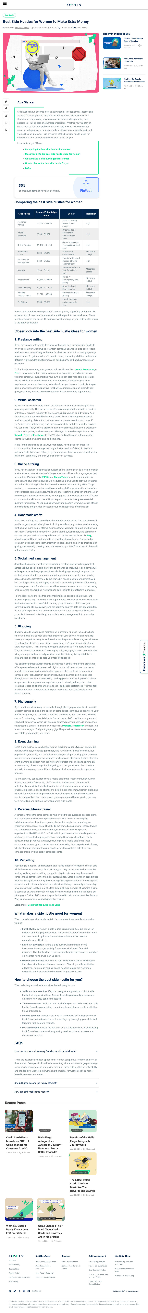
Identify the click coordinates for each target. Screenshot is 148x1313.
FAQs (28, 168)
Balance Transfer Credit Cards (71, 1267)
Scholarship (13, 1281)
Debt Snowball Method (97, 1270)
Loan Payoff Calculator (45, 1273)
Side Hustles (9, 15)
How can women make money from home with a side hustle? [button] (45, 1051)
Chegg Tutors (61, 477)
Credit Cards (44, 1130)
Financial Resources (16, 1130)
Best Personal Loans (70, 1262)
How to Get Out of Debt (98, 1266)
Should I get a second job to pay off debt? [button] (35, 1083)
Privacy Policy (14, 1265)
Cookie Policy (14, 1273)
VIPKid (45, 477)
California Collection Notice (19, 1277)
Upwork (78, 369)
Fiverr (17, 373)
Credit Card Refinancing (124, 1276)
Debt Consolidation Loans (46, 1262)
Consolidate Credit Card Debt (124, 1270)
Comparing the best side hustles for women (47, 149)
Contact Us (36, 1291)
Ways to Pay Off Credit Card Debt (124, 1263)
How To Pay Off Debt (97, 1262)
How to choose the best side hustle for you (47, 163)
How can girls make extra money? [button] (31, 1091)
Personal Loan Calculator (45, 1277)
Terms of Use (14, 1269)
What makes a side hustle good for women (47, 158)
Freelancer (88, 369)
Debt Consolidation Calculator (43, 1267)
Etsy (89, 535)
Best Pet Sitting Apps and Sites (44, 904)
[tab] (56, 1051)
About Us (12, 1260)
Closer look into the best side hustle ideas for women (52, 154)
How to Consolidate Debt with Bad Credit (98, 1275)
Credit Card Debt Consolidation (95, 1282)
